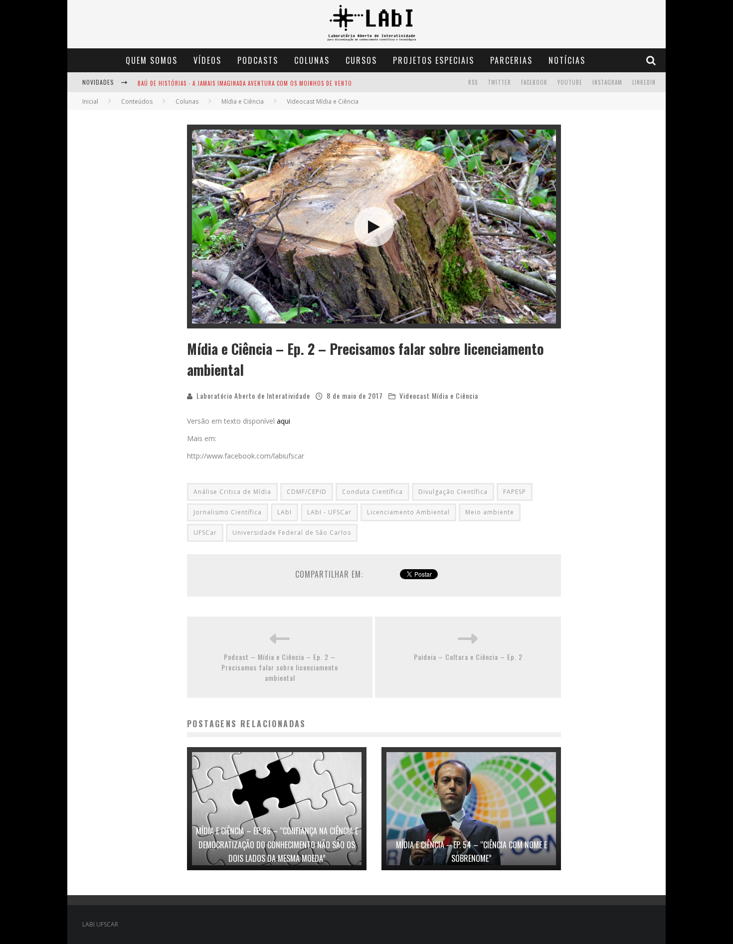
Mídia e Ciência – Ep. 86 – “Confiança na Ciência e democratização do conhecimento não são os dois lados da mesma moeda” (277, 844)
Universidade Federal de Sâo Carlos (291, 532)
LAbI (284, 512)
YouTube (569, 82)
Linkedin (644, 82)
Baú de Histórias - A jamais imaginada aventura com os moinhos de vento (245, 83)
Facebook (534, 82)
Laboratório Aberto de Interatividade (253, 395)
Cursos (361, 60)
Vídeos (207, 60)
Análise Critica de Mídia (232, 491)
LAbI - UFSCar (329, 512)
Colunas (312, 60)
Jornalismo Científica (227, 512)
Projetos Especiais (433, 60)
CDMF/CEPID (307, 491)
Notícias (567, 60)
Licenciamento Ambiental (408, 512)
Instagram (607, 82)
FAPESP (514, 491)
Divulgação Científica (453, 491)
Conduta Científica (372, 491)
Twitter (499, 82)
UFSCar (205, 532)
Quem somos (152, 60)
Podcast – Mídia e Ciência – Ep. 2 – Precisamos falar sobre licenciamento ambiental (279, 667)
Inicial (90, 101)
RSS (473, 82)
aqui (283, 421)
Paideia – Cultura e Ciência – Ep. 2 (468, 656)
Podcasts (257, 60)
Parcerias (511, 60)
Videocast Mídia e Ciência (438, 395)
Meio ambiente (489, 512)
